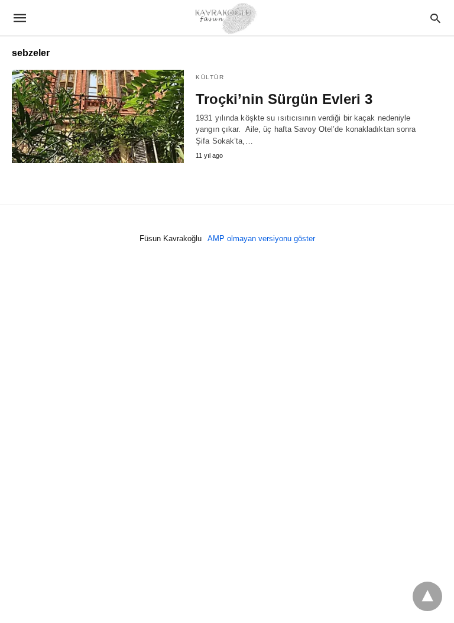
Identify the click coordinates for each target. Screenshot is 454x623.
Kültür (210, 77)
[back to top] (427, 596)
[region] (227, 366)
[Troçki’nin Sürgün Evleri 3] (98, 116)
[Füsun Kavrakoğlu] (226, 17)
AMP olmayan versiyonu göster (261, 238)
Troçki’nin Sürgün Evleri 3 (284, 99)
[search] (435, 18)
